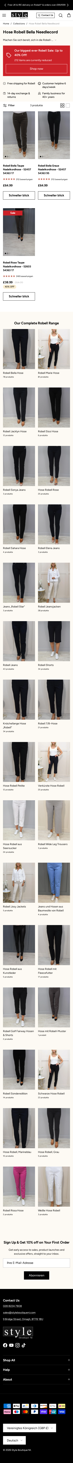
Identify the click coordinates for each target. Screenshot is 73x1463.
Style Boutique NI (21, 1450)
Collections (19, 23)
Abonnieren (36, 1275)
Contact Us (47, 15)
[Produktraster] (62, 105)
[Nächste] (68, 5)
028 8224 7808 (12, 1306)
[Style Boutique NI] (19, 15)
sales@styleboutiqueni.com (19, 1312)
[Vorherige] (5, 5)
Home (6, 23)
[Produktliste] (68, 105)
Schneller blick (19, 195)
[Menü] (4, 15)
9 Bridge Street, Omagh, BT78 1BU (23, 1319)
